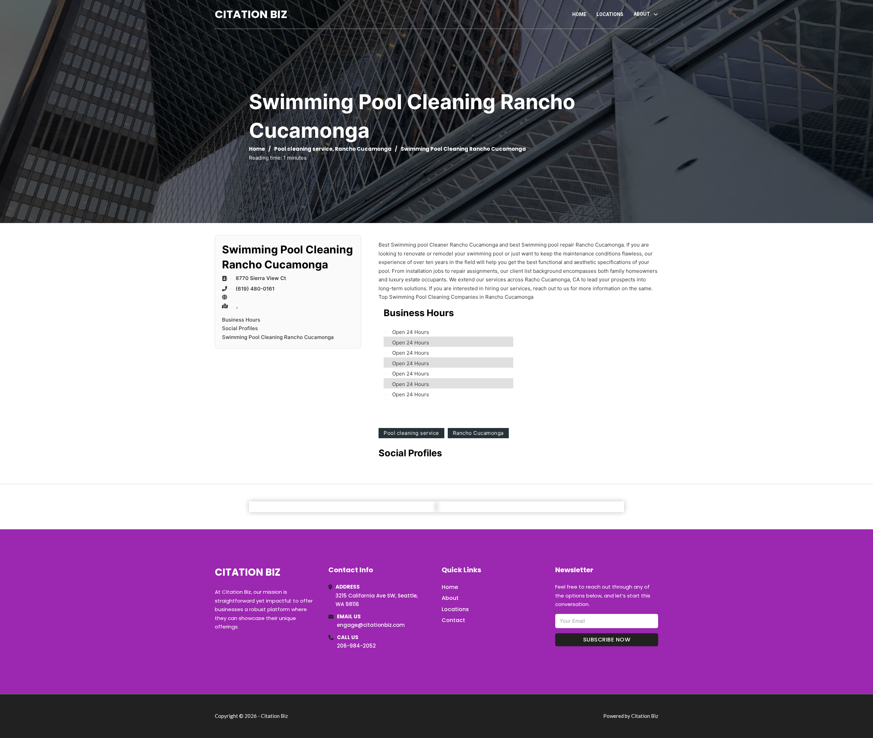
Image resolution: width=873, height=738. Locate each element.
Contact (453, 620)
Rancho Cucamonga (363, 148)
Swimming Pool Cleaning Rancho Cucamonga (278, 337)
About (450, 598)
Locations (609, 14)
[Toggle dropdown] (655, 14)
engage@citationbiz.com (371, 625)
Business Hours (241, 319)
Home (579, 14)
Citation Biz (251, 14)
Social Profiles (240, 328)
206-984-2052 (356, 645)
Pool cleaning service (303, 148)
